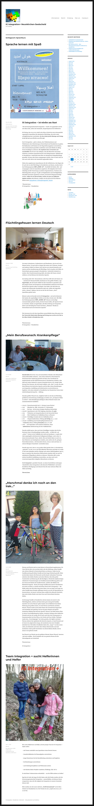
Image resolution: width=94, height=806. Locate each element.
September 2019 (72, 124)
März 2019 (71, 133)
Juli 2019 (71, 127)
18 (72, 159)
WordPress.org (72, 197)
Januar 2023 (71, 81)
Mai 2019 (71, 130)
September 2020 (72, 107)
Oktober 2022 (72, 85)
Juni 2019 (71, 128)
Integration (13, 379)
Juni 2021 (71, 100)
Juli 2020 (71, 110)
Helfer (14, 748)
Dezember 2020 (72, 104)
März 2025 (71, 65)
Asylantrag (8, 378)
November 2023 (72, 74)
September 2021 (72, 97)
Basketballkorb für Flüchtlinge (75, 51)
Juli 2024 (71, 67)
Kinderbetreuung (10, 751)
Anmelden (71, 192)
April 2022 (71, 91)
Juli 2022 (71, 88)
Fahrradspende (9, 571)
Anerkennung (9, 267)
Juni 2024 (71, 68)
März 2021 (71, 101)
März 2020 (71, 116)
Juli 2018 (70, 137)
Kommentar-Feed (73, 195)
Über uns (77, 18)
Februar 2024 (72, 72)
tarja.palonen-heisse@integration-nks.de (41, 180)
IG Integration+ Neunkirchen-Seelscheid (26, 24)
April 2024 (71, 70)
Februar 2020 (72, 117)
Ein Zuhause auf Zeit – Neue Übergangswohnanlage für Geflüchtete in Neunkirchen (78, 46)
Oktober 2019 (72, 123)
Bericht (63, 18)
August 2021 (71, 98)
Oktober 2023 (72, 75)
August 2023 (71, 78)
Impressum (85, 18)
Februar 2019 (72, 134)
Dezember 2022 (72, 82)
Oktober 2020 (72, 105)
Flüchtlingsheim (10, 573)
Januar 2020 (71, 118)
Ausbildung (13, 378)
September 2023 (72, 77)
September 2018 (72, 136)
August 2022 (71, 87)
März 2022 (71, 93)
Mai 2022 (71, 90)
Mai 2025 (71, 64)
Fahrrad (7, 126)
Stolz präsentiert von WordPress (32, 800)
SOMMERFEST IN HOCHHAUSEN (76, 40)
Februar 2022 (72, 94)
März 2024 (71, 71)
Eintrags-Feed (72, 194)
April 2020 (71, 114)
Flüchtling (14, 267)
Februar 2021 (71, 103)
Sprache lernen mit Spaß (23, 44)
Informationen (55, 18)
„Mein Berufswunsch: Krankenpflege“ (33, 335)
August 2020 (71, 108)
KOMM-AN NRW (13, 126)
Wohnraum (13, 752)
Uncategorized (72, 182)
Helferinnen (8, 749)
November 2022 (72, 84)
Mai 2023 (71, 80)
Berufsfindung (9, 748)
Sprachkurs (8, 127)
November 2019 (72, 121)
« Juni (71, 166)
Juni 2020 (71, 111)
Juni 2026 (71, 62)
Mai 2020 (71, 113)
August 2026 (71, 61)
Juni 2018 (71, 139)
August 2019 (71, 126)
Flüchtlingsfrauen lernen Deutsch (30, 222)
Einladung (70, 18)
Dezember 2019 (72, 120)
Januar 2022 (71, 95)
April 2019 (71, 131)
